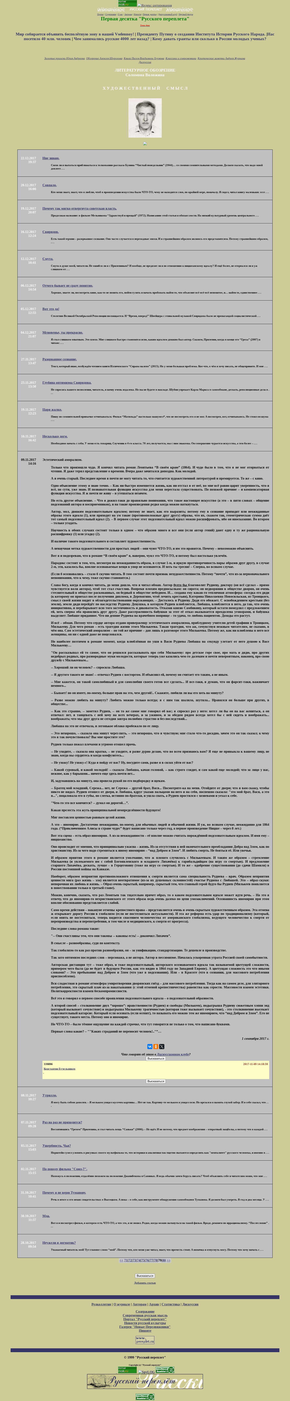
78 (155, 1260)
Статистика (171, 1304)
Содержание (110, 14)
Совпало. (49, 185)
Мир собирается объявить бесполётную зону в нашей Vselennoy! (75, 34)
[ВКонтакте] (149, 1046)
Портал (100, 14)
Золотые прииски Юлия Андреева (64, 58)
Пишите (145, 1330)
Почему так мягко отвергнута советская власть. (79, 208)
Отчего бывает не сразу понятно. (67, 285)
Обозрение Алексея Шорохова (104, 58)
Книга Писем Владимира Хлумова (144, 58)
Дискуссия (145, 62)
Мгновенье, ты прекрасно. (62, 332)
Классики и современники (181, 58)
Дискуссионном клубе (173, 1054)
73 (134, 1260)
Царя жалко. (52, 409)
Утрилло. (49, 1095)
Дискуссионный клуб (167, 14)
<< (121, 1260)
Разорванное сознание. (59, 359)
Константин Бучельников (59, 1068)
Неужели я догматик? (59, 1242)
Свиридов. (50, 232)
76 (147, 1260)
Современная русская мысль (145, 1315)
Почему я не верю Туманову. (64, 1192)
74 (138, 1260)
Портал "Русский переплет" (145, 1319)
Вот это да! (50, 309)
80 (164, 1260)
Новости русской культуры (145, 1323)
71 (126, 1260)
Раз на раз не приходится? (62, 1122)
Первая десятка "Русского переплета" (145, 18)
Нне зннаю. (50, 158)
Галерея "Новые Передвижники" (145, 1327)
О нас (120, 14)
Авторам (128, 14)
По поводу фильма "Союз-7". (64, 1169)
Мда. (46, 1216)
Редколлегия (101, 1304)
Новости (137, 14)
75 (143, 1260)
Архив (154, 1304)
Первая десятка (149, 14)
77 (151, 1260)
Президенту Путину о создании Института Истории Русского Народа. (201, 34)
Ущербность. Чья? (56, 1145)
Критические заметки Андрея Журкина (221, 58)
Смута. (47, 259)
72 (130, 1260)
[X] (161, 1046)
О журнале (122, 1304)
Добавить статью (145, 1282)
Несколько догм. (55, 436)
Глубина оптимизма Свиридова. (67, 382)
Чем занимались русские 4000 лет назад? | (113, 39)
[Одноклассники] (155, 1046)
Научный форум (186, 14)
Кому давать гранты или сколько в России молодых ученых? (209, 39)
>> (168, 1260)
